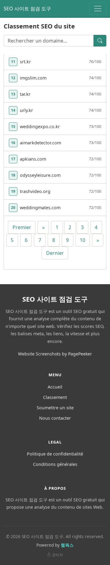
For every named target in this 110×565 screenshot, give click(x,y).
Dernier (55, 253)
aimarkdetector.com (40, 143)
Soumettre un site (55, 408)
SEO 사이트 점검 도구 (27, 8)
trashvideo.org (35, 191)
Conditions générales (55, 464)
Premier (22, 227)
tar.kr (25, 94)
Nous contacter (55, 418)
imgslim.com (33, 78)
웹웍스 (67, 545)
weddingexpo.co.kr (40, 126)
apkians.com (33, 159)
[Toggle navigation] (97, 8)
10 (82, 240)
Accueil (55, 387)
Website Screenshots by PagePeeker (55, 354)
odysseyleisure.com (40, 175)
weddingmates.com (40, 207)
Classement (55, 397)
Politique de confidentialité (55, 454)
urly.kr (26, 110)
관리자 (57, 554)
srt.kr (25, 62)
